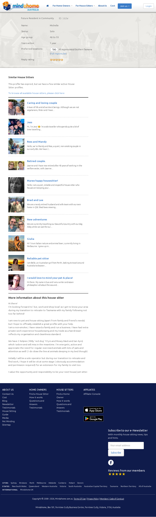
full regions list (58, 53)
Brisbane (23, 483)
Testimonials (8, 408)
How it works (36, 397)
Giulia (30, 238)
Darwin (80, 483)
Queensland (34, 486)
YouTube (128, 462)
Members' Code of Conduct (112, 499)
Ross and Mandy (37, 141)
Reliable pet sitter (38, 258)
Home (48, 6)
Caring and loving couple (42, 102)
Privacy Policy (93, 499)
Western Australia (49, 486)
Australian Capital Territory (95, 486)
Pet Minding (8, 421)
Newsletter (8, 404)
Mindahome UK (26, 490)
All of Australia (145, 486)
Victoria (63, 486)
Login (149, 6)
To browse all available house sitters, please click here (36, 93)
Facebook (111, 462)
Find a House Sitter (39, 394)
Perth (31, 483)
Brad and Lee (35, 200)
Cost (112, 6)
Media (5, 418)
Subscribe (116, 452)
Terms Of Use (80, 499)
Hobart (72, 483)
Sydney (14, 483)
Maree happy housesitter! (42, 180)
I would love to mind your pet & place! (50, 277)
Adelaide (52, 483)
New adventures (37, 219)
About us (8, 389)
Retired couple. (36, 161)
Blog (4, 401)
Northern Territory (128, 486)
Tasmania (114, 486)
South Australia (75, 486)
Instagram (119, 462)
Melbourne (41, 483)
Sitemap (6, 425)
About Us (102, 6)
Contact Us (8, 394)
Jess (29, 122)
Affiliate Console (92, 394)
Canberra (62, 483)
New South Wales (19, 486)
